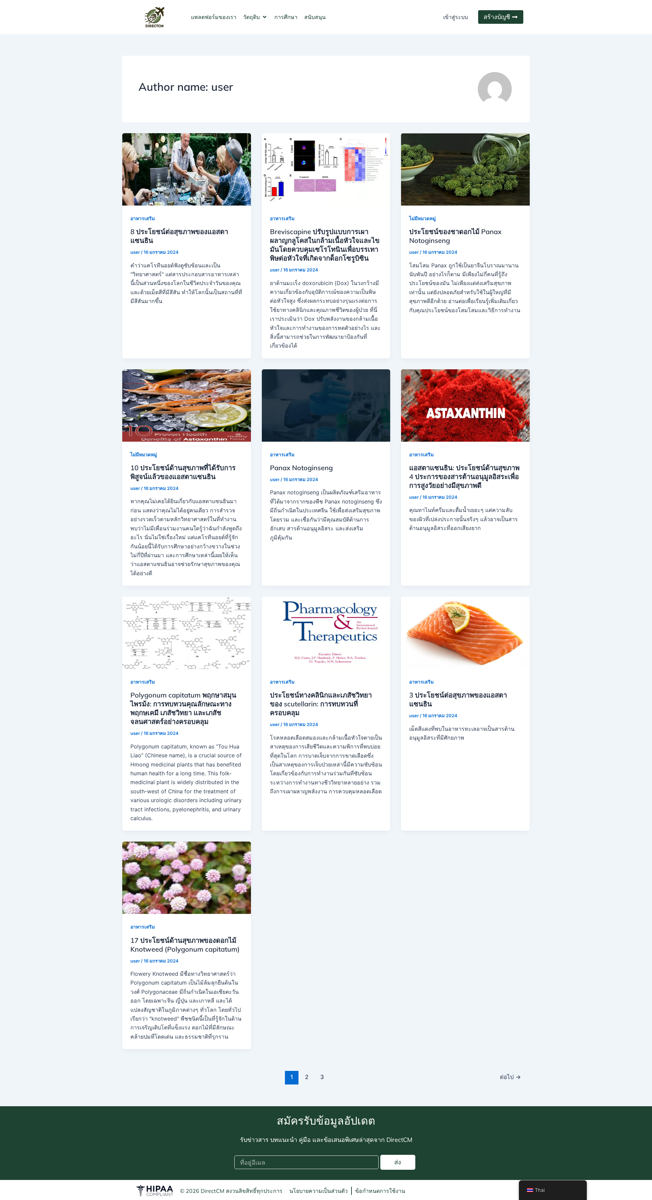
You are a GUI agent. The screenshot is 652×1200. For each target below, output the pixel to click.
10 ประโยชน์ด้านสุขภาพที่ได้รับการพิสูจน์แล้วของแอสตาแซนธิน (183, 472)
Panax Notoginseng (301, 467)
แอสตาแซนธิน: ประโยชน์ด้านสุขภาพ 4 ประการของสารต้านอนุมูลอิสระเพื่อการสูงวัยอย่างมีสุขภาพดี (464, 476)
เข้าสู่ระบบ (455, 17)
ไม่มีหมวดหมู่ (422, 218)
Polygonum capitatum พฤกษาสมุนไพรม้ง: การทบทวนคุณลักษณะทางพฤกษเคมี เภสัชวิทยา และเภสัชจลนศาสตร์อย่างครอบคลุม (183, 708)
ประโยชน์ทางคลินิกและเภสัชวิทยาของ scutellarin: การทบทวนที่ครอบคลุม (321, 704)
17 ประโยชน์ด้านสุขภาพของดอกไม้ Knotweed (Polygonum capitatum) (185, 944)
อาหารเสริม (142, 218)
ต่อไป (510, 1076)
